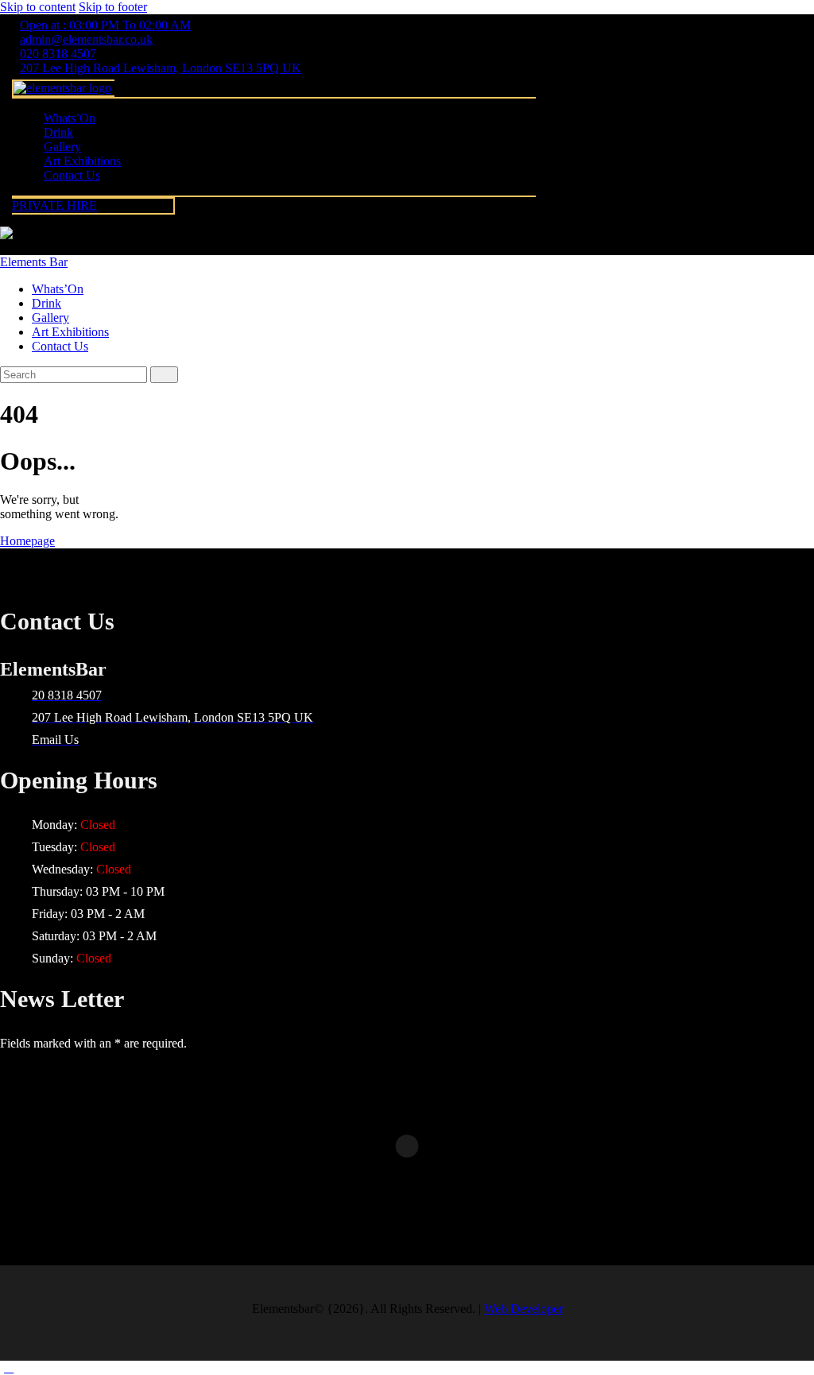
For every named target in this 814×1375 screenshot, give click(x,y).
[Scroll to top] (8, 1367)
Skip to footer (113, 7)
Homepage (27, 541)
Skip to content (38, 7)
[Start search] (164, 374)
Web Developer (523, 1308)
